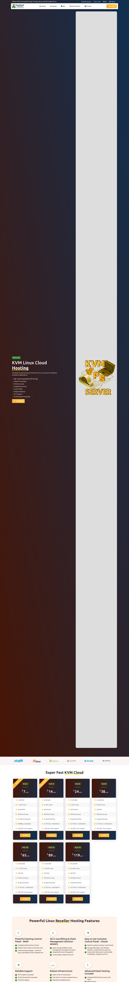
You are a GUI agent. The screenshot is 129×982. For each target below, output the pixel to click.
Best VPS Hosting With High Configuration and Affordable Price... (35, 1)
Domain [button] (43, 6)
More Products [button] (75, 6)
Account (98, 2)
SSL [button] (63, 6)
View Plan (19, 401)
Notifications (87, 2)
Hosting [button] (54, 6)
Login (112, 6)
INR (106, 2)
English (112, 2)
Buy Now (25, 835)
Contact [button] (88, 6)
